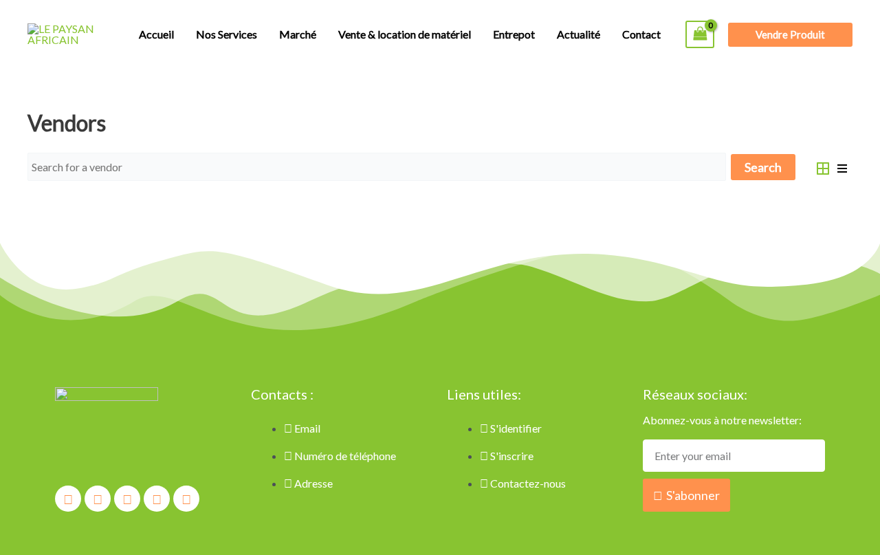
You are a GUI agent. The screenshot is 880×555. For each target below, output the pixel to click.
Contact (641, 34)
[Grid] (823, 167)
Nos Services (226, 34)
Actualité (578, 34)
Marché (297, 34)
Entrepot (514, 34)
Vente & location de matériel (404, 34)
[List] (842, 167)
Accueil (156, 34)
